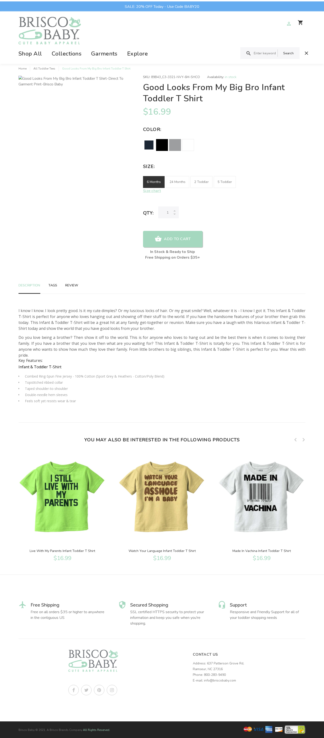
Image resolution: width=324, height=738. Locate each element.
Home (23, 68)
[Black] (162, 145)
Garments (104, 53)
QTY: (148, 213)
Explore (137, 53)
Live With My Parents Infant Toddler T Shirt (62, 551)
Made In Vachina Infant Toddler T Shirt (261, 551)
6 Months (154, 182)
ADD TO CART (177, 239)
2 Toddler (201, 182)
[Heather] (175, 145)
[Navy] (149, 145)
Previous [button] (295, 440)
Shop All (30, 53)
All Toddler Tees (44, 68)
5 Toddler (225, 182)
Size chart (152, 190)
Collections (66, 53)
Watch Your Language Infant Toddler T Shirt (162, 551)
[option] (62, 506)
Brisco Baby (27, 730)
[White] (188, 145)
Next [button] (304, 440)
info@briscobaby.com (220, 680)
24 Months (177, 182)
